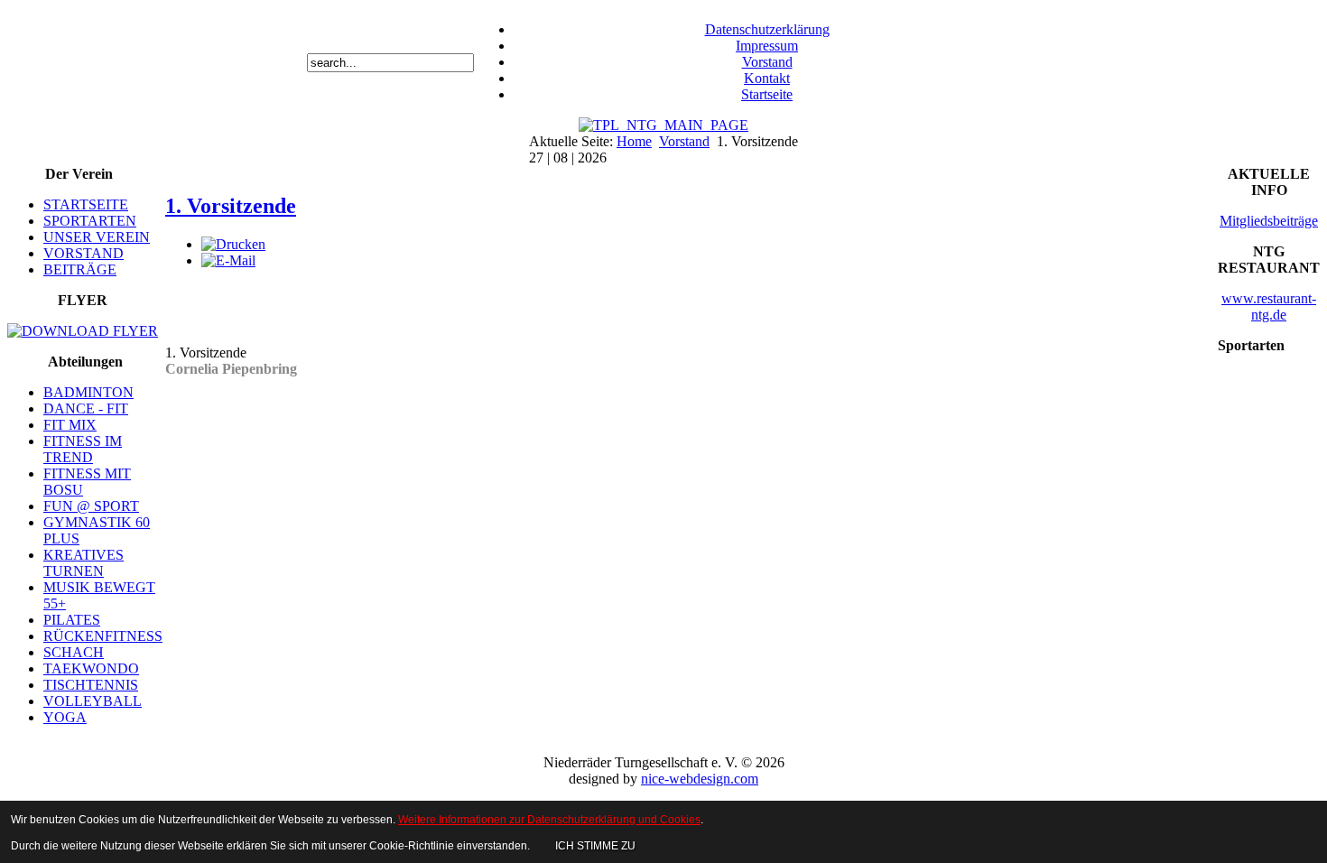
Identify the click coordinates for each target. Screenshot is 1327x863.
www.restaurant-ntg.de (1268, 306)
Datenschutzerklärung (767, 29)
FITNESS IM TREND (82, 449)
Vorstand (767, 62)
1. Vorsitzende (230, 206)
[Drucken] (233, 244)
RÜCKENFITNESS (102, 636)
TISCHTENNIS (90, 684)
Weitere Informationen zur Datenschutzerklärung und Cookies (549, 819)
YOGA (65, 717)
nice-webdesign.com (699, 778)
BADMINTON (88, 392)
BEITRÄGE (79, 269)
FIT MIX (70, 424)
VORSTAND (83, 253)
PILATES (71, 619)
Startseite (767, 94)
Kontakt (767, 78)
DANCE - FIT (85, 408)
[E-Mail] (228, 260)
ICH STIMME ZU (595, 846)
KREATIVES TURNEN (83, 563)
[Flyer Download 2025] (82, 331)
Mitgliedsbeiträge (1269, 220)
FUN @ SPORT (91, 506)
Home (634, 141)
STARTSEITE (85, 204)
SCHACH (73, 652)
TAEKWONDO (91, 668)
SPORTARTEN (89, 220)
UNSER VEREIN (96, 237)
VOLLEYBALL (92, 701)
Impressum (767, 45)
